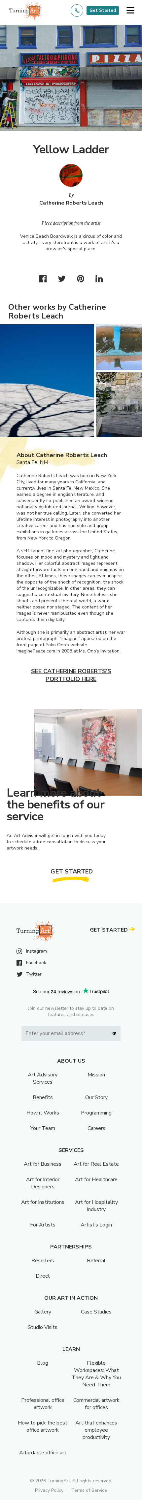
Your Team (42, 1128)
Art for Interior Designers (42, 1183)
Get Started (102, 10)
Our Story (96, 1097)
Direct (43, 1276)
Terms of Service (89, 1490)
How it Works (42, 1112)
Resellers (42, 1260)
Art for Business (42, 1164)
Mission (96, 1074)
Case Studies (96, 1311)
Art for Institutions (42, 1202)
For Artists (42, 1224)
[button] (130, 10)
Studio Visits (42, 1327)
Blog (42, 1363)
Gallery (42, 1311)
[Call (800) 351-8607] (77, 10)
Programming (96, 1112)
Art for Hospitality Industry (96, 1206)
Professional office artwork (42, 1404)
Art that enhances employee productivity (96, 1430)
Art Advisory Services (42, 1078)
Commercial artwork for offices (96, 1404)
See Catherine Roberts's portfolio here (71, 675)
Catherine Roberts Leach (71, 203)
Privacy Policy (49, 1490)
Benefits (43, 1097)
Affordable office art (42, 1452)
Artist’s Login (96, 1224)
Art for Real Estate (96, 1164)
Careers (96, 1128)
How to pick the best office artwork (42, 1426)
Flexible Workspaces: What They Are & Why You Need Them (96, 1373)
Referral (96, 1260)
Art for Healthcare (96, 1179)
